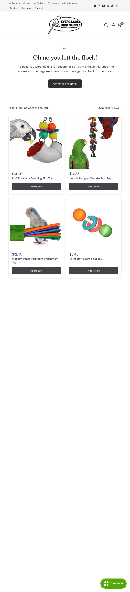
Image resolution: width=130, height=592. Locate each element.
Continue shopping (65, 83)
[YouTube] (103, 6)
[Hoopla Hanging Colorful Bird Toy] (94, 143)
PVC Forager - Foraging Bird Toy (32, 178)
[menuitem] (15, 3)
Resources (26, 8)
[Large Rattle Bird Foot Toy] (94, 223)
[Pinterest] (108, 6)
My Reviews (39, 3)
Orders (26, 3)
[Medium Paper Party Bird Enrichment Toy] (36, 223)
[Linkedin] (117, 6)
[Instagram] (99, 6)
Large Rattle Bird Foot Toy (85, 259)
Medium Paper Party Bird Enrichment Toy (35, 260)
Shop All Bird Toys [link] (109, 108)
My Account (14, 3)
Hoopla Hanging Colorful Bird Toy (90, 178)
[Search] (106, 24)
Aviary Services (69, 3)
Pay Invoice (53, 3)
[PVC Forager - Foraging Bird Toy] (36, 143)
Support (39, 8)
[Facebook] (95, 6)
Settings (14, 8)
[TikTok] (112, 6)
